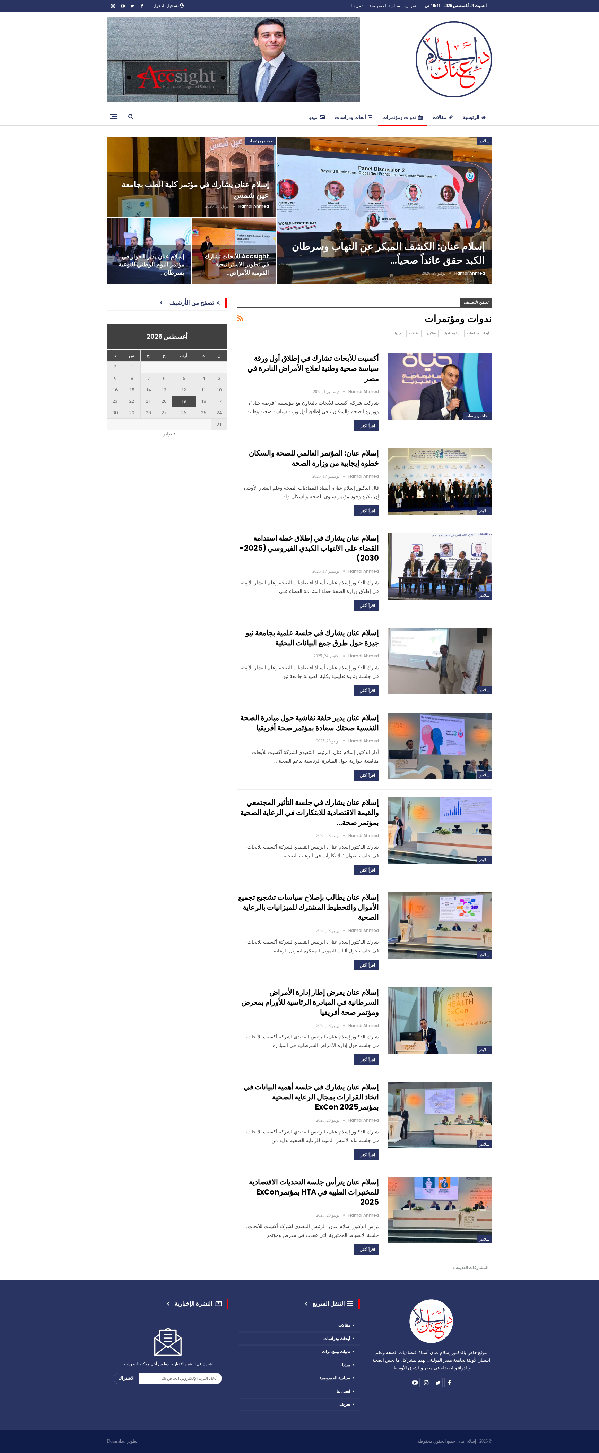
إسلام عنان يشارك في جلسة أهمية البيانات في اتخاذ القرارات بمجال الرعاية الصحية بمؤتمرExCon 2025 (311, 1097)
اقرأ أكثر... (366, 426)
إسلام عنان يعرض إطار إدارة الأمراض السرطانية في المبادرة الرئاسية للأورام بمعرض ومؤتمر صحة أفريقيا (310, 1002)
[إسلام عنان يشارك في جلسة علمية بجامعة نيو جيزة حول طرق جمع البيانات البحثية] (440, 661)
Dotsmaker (116, 1441)
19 (183, 401)
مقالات (439, 117)
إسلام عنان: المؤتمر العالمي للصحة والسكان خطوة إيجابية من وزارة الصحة (314, 458)
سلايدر (484, 141)
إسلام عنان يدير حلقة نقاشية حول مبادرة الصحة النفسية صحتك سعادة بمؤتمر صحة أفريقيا (309, 723)
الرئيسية (471, 117)
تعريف (410, 6)
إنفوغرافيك (451, 333)
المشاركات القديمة (471, 1268)
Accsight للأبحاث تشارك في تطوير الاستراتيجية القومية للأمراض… (237, 264)
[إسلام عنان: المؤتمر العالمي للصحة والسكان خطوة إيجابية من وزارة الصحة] (440, 481)
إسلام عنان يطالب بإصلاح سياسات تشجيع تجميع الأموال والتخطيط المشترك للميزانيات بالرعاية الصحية (308, 907)
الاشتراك (126, 1378)
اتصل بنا (357, 6)
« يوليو (169, 433)
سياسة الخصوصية (385, 6)
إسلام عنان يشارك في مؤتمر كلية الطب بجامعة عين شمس (195, 189)
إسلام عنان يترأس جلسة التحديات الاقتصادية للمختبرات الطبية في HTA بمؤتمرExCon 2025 (314, 1192)
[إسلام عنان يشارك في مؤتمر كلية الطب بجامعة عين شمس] (191, 177)
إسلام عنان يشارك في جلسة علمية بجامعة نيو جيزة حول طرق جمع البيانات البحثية (312, 638)
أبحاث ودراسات (350, 117)
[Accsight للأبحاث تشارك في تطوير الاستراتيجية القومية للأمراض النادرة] (234, 251)
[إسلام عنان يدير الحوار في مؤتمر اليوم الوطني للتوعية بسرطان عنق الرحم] (149, 251)
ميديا (313, 117)
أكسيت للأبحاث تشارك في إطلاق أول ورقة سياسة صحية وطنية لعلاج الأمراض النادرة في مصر (313, 368)
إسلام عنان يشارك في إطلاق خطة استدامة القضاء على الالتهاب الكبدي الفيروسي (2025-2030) (309, 548)
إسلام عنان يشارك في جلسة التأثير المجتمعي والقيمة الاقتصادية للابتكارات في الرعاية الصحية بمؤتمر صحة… (309, 812)
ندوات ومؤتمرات (399, 117)
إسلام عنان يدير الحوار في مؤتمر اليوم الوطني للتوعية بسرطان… (151, 264)
